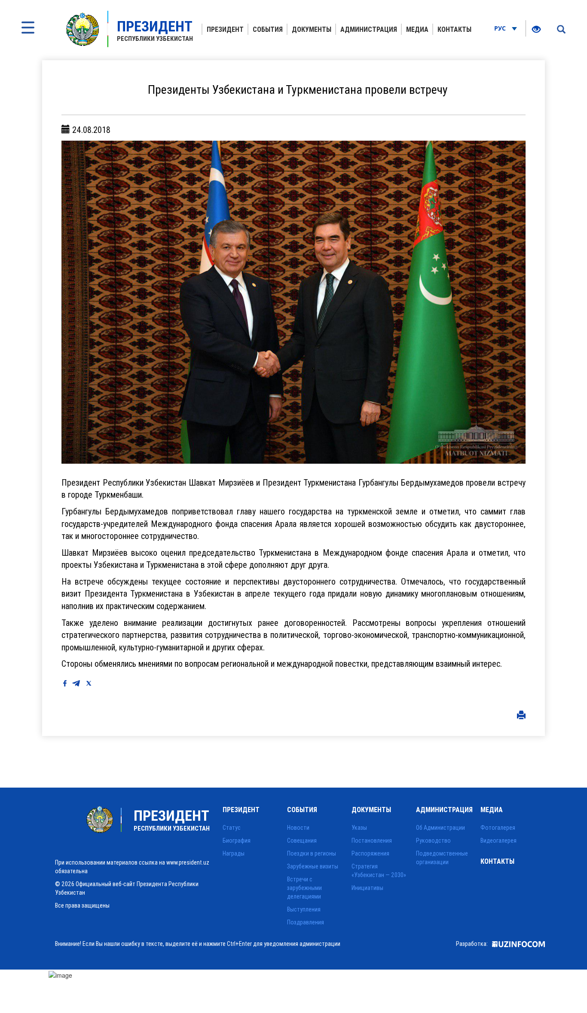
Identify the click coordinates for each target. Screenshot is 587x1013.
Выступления (304, 909)
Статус (232, 827)
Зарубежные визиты (312, 866)
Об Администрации (440, 827)
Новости (298, 827)
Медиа (417, 29)
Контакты (454, 29)
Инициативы (367, 888)
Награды (234, 853)
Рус (501, 28)
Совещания (302, 840)
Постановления (372, 840)
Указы (359, 827)
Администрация (368, 29)
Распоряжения (370, 853)
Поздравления (305, 922)
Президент (225, 29)
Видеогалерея (498, 840)
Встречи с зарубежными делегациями (304, 887)
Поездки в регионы (311, 853)
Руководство (433, 840)
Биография (237, 840)
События (268, 29)
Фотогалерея (497, 827)
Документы (311, 29)
